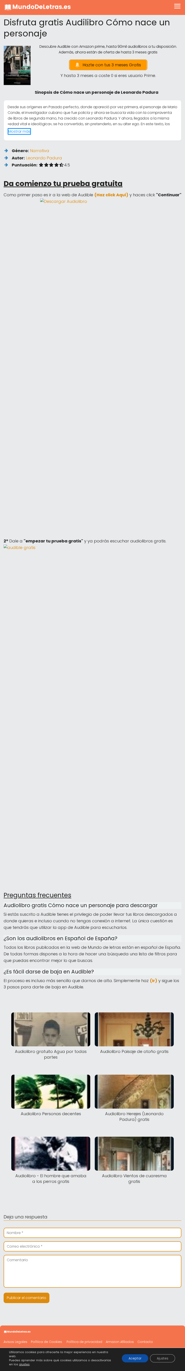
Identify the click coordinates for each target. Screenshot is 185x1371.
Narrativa (39, 150)
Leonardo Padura (44, 158)
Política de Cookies (46, 1342)
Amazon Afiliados (120, 1342)
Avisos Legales (15, 1342)
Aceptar (135, 1358)
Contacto (145, 1342)
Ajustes (162, 1358)
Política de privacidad (84, 1342)
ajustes (24, 1364)
